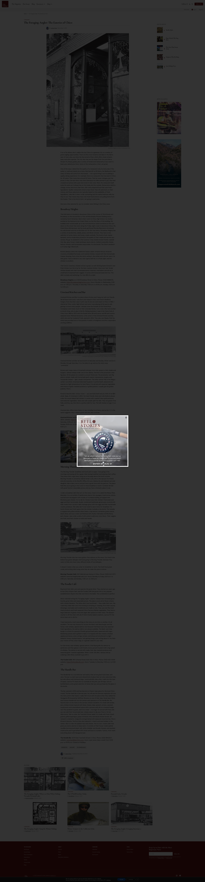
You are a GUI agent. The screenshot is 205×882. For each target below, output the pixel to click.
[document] (102, 441)
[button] (126, 417)
